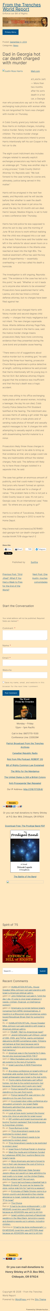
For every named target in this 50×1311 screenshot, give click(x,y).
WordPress (21, 1299)
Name (6, 645)
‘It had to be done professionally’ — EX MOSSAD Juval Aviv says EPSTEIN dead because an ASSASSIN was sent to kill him (24, 1209)
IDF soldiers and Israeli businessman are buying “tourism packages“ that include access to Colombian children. (25, 1122)
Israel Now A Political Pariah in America (27, 1149)
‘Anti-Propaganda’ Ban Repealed (25, 783)
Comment (9, 628)
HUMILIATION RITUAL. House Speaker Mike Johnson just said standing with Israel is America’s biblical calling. (24, 990)
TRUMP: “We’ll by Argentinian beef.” (26, 1032)
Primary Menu (10, 32)
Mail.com (35, 71)
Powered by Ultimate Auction (37, 1309)
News (15, 45)
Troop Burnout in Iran (18, 1128)
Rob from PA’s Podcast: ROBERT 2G (25, 759)
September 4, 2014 (18, 42)
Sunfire (34, 562)
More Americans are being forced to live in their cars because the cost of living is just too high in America (24, 1164)
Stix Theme (40, 1299)
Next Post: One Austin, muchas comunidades (39, 578)
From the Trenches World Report (22, 7)
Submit (43, 971)
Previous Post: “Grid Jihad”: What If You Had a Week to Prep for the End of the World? (13, 582)
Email (6, 657)
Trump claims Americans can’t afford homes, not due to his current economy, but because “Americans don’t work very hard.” (23, 1083)
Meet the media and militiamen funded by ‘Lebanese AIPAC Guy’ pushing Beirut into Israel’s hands (24, 1155)
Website (7, 670)
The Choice (16, 1203)
